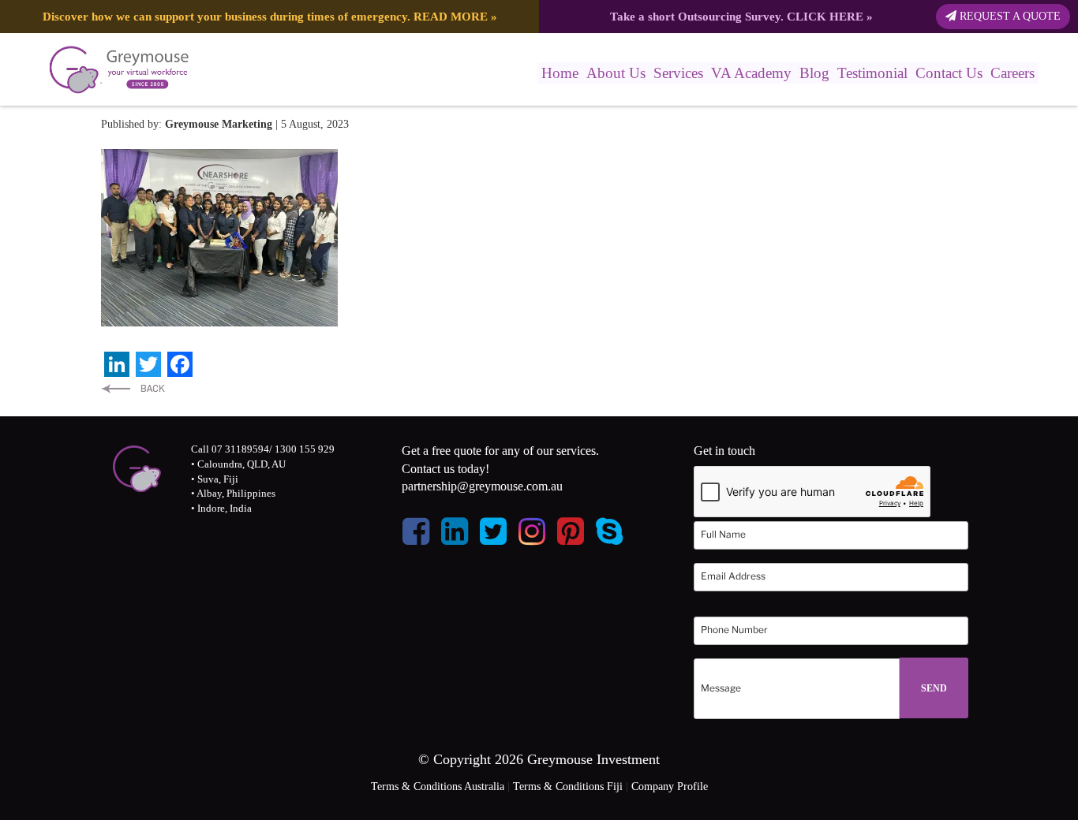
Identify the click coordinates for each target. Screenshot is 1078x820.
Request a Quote (1008, 16)
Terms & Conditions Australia (437, 786)
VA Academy (751, 73)
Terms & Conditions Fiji (568, 786)
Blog (814, 73)
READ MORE (451, 16)
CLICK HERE (825, 16)
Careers (1012, 73)
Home (559, 73)
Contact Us (949, 73)
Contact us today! (445, 468)
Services (678, 73)
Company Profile (669, 786)
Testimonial (872, 73)
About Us (616, 73)
